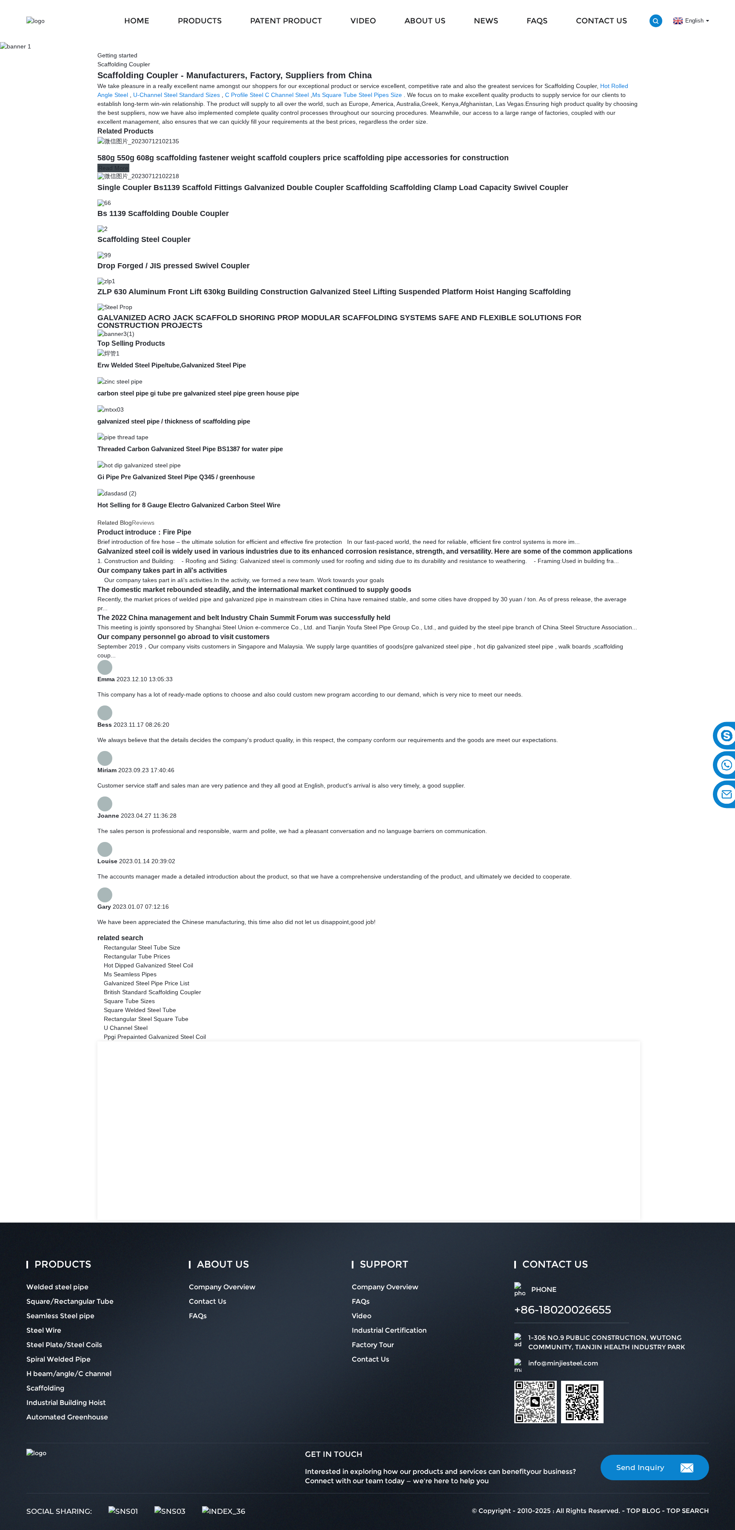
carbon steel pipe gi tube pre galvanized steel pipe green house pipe (198, 393)
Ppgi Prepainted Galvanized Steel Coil (155, 1036)
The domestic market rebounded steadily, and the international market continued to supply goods (254, 589)
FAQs (537, 21)
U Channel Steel (126, 1027)
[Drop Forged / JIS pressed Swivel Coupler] (104, 254)
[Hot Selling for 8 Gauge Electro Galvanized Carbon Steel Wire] (117, 492)
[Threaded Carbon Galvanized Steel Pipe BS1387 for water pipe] (122, 437)
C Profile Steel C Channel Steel (267, 94)
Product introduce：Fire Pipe (144, 532)
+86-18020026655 (562, 1310)
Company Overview (222, 1287)
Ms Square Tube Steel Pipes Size (357, 94)
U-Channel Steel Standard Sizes (176, 94)
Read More (113, 168)
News (486, 21)
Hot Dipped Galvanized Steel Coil (148, 965)
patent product (286, 21)
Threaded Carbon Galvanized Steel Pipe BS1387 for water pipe (190, 448)
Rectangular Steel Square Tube (146, 1018)
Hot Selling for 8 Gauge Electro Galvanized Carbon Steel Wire (188, 505)
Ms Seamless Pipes (130, 974)
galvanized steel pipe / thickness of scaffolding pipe (173, 421)
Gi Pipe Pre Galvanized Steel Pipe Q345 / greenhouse (176, 477)
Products (200, 21)
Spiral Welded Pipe (58, 1359)
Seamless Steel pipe (60, 1316)
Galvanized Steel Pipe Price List (146, 983)
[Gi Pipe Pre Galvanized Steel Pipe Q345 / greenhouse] (139, 464)
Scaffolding (45, 1388)
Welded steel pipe (57, 1287)
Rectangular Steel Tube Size (142, 947)
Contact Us (601, 21)
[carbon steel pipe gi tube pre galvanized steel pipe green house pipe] (119, 381)
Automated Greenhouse (67, 1417)
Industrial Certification (389, 1330)
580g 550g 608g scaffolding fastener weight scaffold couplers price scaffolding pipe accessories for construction (303, 158)
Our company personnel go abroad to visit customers (183, 636)
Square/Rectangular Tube (70, 1301)
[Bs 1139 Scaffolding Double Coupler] (104, 202)
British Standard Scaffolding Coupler (152, 992)
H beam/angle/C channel (68, 1374)
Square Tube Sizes (129, 1001)
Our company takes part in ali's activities (162, 570)
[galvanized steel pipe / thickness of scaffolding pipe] (110, 409)
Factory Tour (373, 1345)
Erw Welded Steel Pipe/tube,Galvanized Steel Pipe (171, 365)
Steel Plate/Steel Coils (64, 1345)
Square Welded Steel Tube (140, 1010)
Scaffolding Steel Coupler (144, 239)
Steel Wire (43, 1330)
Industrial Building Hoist (66, 1403)
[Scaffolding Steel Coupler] (102, 228)
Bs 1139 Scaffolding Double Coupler (163, 213)
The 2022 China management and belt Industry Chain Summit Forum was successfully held (243, 617)
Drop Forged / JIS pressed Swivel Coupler (173, 266)
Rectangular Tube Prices (137, 956)
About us (425, 21)
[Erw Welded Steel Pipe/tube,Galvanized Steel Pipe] (108, 353)
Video (363, 21)
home (136, 21)
